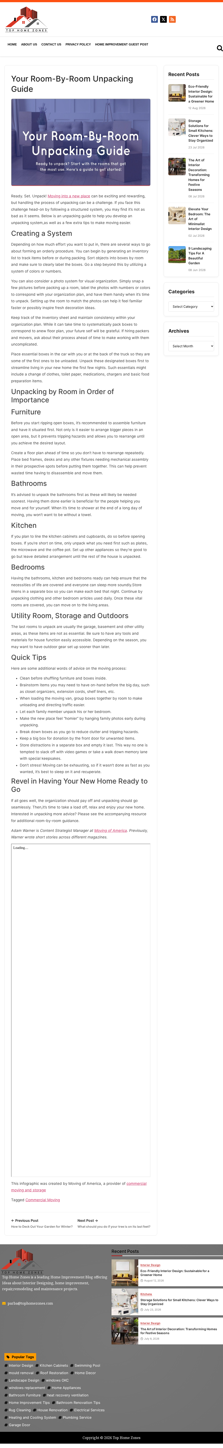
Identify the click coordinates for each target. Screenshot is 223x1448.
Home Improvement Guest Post (121, 44)
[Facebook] (154, 19)
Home (12, 44)
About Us (29, 44)
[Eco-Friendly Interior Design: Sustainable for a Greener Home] (125, 1272)
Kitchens (146, 1294)
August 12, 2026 (154, 1280)
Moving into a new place (69, 196)
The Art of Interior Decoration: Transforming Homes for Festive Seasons (198, 175)
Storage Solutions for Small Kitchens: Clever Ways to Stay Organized (200, 131)
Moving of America (110, 830)
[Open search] (220, 48)
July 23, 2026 (152, 1309)
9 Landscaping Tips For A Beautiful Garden (199, 255)
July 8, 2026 (151, 1338)
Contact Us (51, 44)
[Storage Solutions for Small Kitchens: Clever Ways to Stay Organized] (125, 1301)
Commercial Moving (42, 1200)
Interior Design (150, 1265)
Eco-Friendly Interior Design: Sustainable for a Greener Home (201, 93)
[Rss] (172, 19)
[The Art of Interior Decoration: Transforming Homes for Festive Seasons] (125, 1331)
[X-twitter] (163, 19)
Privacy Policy (78, 44)
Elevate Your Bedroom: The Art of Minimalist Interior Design (200, 219)
